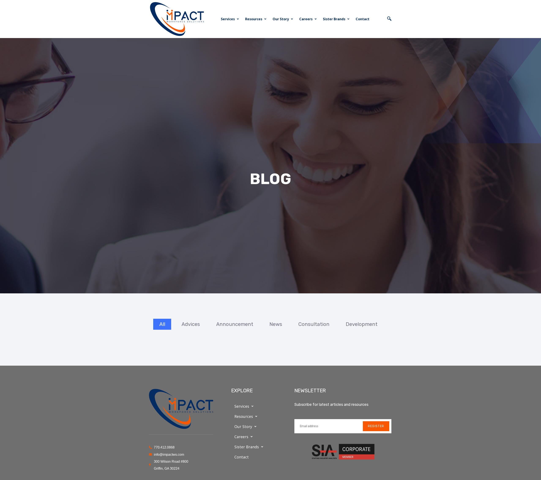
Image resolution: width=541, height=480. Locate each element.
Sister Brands (334, 19)
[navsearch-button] (389, 19)
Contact (362, 19)
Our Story (281, 19)
